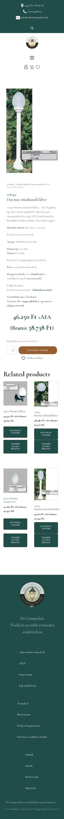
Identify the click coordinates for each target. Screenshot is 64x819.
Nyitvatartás (24, 714)
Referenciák (32, 777)
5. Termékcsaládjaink (22, 184)
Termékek (23, 703)
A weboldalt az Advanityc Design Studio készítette (32, 809)
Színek (29, 766)
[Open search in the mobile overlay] (32, 28)
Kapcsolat (30, 788)
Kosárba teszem (38, 350)
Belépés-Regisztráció (28, 725)
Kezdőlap (10, 184)
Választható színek (42, 290)
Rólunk (29, 754)
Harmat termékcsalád (37, 184)
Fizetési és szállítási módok (32, 737)
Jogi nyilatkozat (27, 685)
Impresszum (25, 674)
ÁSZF (22, 663)
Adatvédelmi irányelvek (32, 652)
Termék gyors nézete (15, 446)
